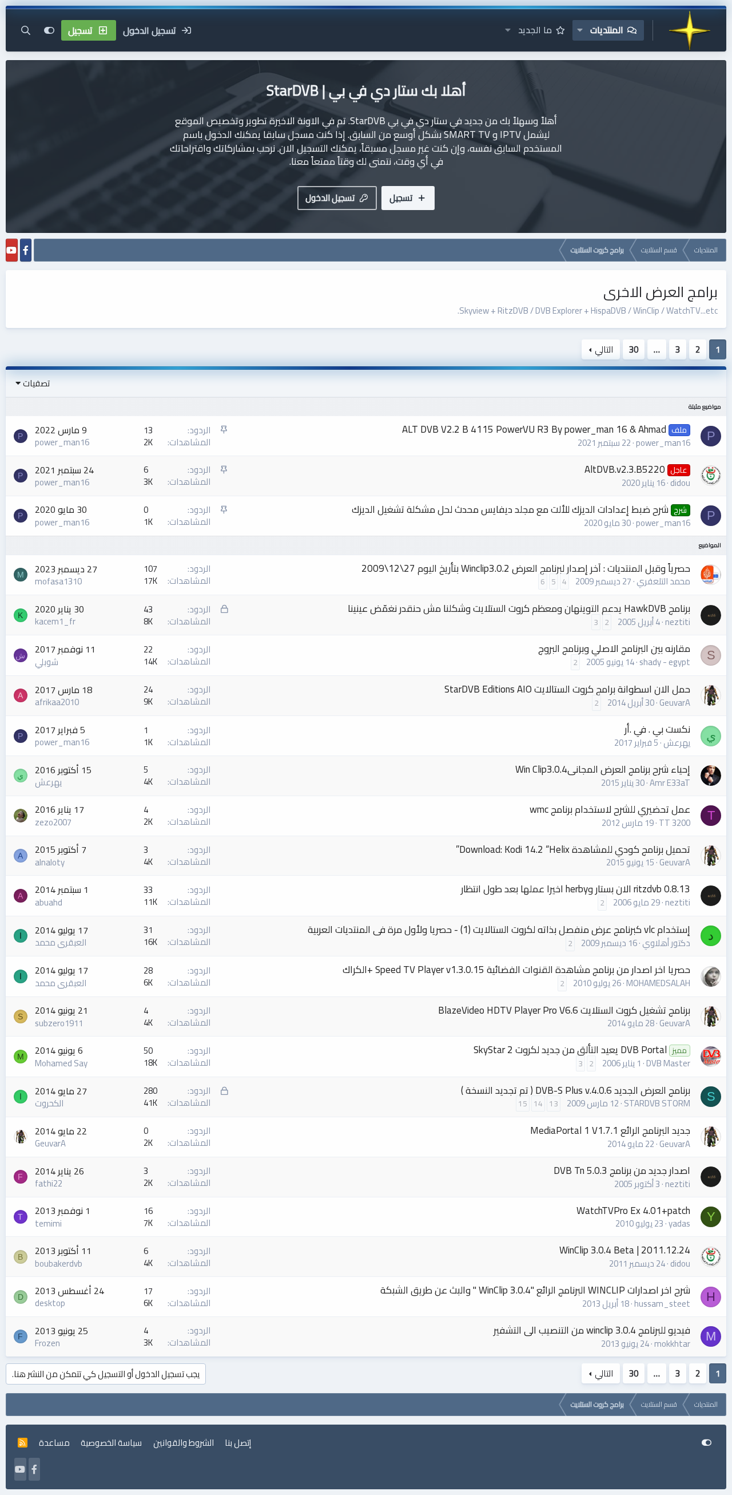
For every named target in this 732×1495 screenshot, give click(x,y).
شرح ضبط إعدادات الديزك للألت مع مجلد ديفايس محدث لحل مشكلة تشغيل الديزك (510, 509)
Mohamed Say (61, 1063)
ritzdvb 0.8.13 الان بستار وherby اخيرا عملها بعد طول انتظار (575, 889)
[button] (580, 30)
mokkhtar (672, 1343)
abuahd (48, 902)
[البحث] (25, 30)
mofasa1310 (58, 581)
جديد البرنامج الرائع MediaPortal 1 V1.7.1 (610, 1130)
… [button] (657, 349)
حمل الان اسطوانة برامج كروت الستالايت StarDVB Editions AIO (567, 689)
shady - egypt (664, 662)
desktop (50, 1303)
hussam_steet (662, 1303)
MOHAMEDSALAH (658, 983)
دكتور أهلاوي (666, 943)
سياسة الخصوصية (111, 1442)
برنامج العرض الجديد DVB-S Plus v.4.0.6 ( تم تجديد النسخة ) (575, 1090)
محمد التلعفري (663, 581)
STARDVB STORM (657, 1103)
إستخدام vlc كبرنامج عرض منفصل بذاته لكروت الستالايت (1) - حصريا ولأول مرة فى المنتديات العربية (499, 929)
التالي (604, 349)
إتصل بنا (238, 1442)
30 (633, 349)
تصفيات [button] (36, 383)
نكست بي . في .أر (657, 729)
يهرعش (676, 742)
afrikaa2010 (57, 702)
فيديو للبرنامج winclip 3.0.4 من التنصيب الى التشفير (592, 1330)
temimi (48, 1223)
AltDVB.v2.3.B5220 (624, 469)
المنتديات (606, 29)
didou (680, 482)
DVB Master (668, 1063)
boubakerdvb (58, 1263)
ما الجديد (535, 29)
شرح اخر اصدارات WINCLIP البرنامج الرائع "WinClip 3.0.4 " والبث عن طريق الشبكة (535, 1290)
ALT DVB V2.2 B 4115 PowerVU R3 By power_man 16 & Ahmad (534, 429)
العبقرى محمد (60, 942)
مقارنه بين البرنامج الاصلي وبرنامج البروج (614, 648)
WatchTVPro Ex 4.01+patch (633, 1210)
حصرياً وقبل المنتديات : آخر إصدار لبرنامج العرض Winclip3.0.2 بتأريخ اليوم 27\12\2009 (525, 568)
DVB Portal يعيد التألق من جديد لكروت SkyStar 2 (570, 1050)
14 (538, 1103)
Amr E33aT (670, 782)
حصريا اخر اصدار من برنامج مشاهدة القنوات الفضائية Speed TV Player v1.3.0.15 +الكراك (516, 969)
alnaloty (50, 862)
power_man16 (663, 442)
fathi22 (48, 1183)
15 (522, 1103)
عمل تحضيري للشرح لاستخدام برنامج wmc (610, 809)
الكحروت (49, 1103)
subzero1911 (59, 1023)
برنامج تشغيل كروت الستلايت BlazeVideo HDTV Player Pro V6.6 (564, 1010)
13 (553, 1103)
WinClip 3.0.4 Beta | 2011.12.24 (624, 1250)
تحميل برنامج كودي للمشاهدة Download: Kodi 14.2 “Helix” (573, 849)
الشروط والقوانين (183, 1442)
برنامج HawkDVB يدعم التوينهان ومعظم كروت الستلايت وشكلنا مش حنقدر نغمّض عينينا (519, 608)
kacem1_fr (55, 621)
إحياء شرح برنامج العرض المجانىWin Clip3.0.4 (602, 769)
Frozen (47, 1343)
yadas (679, 1223)
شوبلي (46, 662)
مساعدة (54, 1442)
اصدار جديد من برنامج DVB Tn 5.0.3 (622, 1170)
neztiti (677, 622)
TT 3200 (674, 822)
